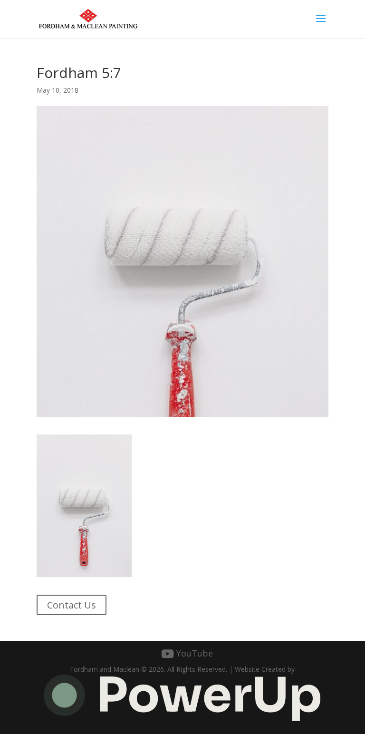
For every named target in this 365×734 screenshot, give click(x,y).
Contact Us (71, 605)
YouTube (194, 653)
